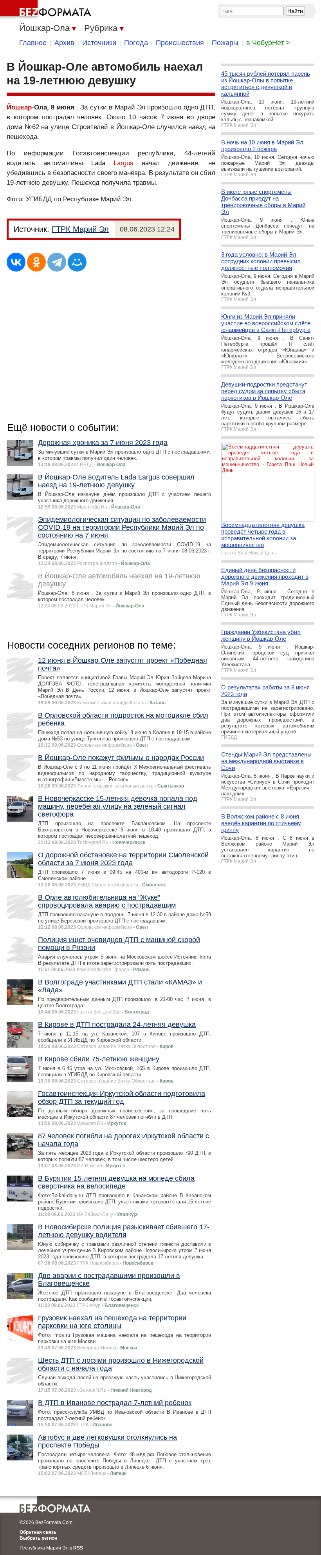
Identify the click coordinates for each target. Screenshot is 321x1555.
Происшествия (180, 43)
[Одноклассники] (36, 262)
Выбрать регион (38, 1538)
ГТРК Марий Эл (80, 229)
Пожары (225, 43)
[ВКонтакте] (16, 262)
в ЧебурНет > (268, 43)
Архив (64, 43)
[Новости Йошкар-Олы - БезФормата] (47, 10)
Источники (99, 43)
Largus (123, 163)
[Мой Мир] (77, 262)
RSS (78, 1548)
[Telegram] (56, 262)
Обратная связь (38, 1532)
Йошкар (19, 107)
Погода (136, 43)
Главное (33, 43)
